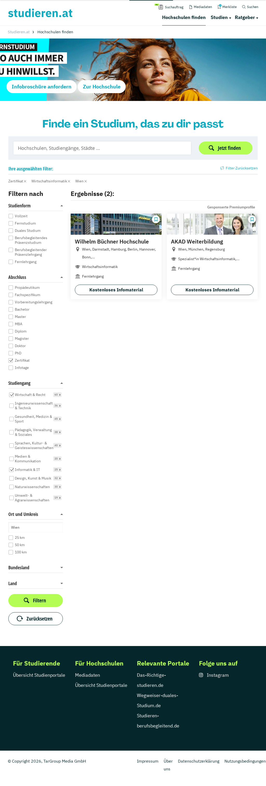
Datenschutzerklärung (198, 761)
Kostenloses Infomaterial (116, 290)
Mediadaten (87, 675)
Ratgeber (245, 17)
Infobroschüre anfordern (41, 86)
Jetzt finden (229, 147)
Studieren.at (19, 31)
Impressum (147, 761)
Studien (219, 17)
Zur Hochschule (102, 86)
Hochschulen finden (184, 17)
